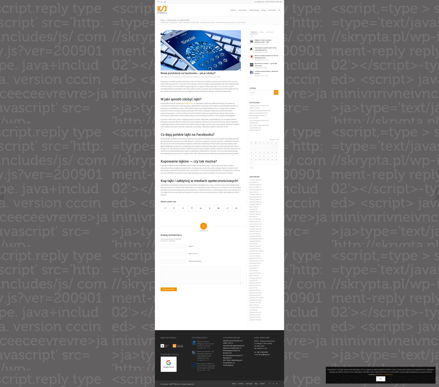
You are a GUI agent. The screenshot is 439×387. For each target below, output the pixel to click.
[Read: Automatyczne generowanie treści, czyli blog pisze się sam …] (252, 49)
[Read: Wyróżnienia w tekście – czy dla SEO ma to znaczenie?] (252, 65)
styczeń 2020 (254, 246)
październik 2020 (255, 239)
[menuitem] (233, 10)
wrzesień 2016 (255, 263)
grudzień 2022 (254, 202)
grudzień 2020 (254, 236)
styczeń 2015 (254, 290)
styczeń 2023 (254, 199)
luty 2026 (253, 182)
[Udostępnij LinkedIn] (200, 208)
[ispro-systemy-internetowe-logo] (163, 10)
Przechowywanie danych (258, 120)
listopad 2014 (254, 295)
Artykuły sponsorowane (190, 77)
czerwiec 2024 (254, 194)
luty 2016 (253, 270)
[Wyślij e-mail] (236, 208)
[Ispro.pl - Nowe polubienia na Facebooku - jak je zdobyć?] (201, 50)
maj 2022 (253, 209)
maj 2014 (253, 310)
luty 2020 (253, 243)
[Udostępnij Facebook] (165, 208)
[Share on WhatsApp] (183, 208)
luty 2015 (253, 288)
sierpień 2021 (254, 226)
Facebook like (188, 103)
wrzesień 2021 (255, 224)
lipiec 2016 (253, 266)
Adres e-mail (193, 254)
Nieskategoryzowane (257, 115)
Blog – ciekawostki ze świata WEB (175, 20)
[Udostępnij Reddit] (227, 208)
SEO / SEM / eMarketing (205, 77)
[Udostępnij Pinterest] (191, 208)
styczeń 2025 (254, 187)
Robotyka (253, 123)
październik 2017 (255, 261)
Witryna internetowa (195, 261)
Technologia (254, 130)
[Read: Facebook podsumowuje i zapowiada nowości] (252, 72)
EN (277, 2)
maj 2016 (253, 268)
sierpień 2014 (254, 302)
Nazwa (191, 246)
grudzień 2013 (254, 320)
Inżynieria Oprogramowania (259, 111)
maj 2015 (253, 280)
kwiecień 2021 (254, 231)
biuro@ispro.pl (259, 2)
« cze (251, 168)
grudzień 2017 (254, 258)
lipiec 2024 (253, 192)
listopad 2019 (254, 248)
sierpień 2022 (254, 204)
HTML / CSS (253, 108)
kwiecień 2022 (254, 212)
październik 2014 (255, 297)
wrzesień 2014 (255, 300)
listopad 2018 (254, 253)
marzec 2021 (254, 234)
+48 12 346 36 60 (270, 2)
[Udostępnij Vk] (218, 208)
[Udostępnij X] (174, 208)
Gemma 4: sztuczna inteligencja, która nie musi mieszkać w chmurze (205, 344)
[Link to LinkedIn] (165, 1)
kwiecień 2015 (254, 283)
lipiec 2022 (253, 207)
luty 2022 (253, 216)
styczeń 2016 (254, 273)
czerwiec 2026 (254, 180)
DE (280, 2)
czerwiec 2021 (254, 229)
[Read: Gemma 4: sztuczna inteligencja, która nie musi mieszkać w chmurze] (194, 343)
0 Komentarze (176, 77)
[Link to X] (161, 1)
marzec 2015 (254, 285)
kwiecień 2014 (254, 312)
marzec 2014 (254, 315)
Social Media (254, 128)
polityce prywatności (385, 374)
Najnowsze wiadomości (258, 113)
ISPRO (219, 77)
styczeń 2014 (254, 317)
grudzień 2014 (254, 293)
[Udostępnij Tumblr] (209, 208)
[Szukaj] (279, 10)
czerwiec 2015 (254, 278)
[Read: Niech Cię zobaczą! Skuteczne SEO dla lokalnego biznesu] (252, 57)
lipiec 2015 (253, 275)
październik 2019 (255, 251)
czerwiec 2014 (254, 307)
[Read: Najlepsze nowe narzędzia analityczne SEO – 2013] (252, 41)
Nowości (252, 118)
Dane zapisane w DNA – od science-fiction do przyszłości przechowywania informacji (206, 366)
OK (381, 379)
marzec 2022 (254, 214)
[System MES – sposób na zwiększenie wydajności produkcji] (437, 193)
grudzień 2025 (254, 185)
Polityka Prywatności (187, 384)
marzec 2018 (254, 256)
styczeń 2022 (254, 219)
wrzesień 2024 (255, 190)
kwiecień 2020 (254, 241)
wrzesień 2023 (255, 197)
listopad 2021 (254, 221)
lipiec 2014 (253, 305)
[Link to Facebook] (158, 1)
